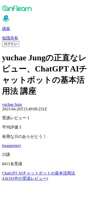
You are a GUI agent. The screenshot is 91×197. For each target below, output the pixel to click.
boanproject (11, 145)
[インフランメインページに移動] (45, 8)
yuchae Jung (12, 104)
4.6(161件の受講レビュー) (25, 178)
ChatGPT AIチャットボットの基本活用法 (38, 173)
